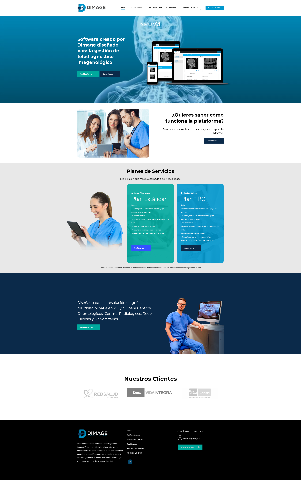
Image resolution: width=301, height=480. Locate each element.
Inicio (123, 8)
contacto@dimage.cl (191, 438)
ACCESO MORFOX (214, 8)
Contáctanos (171, 8)
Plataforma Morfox (154, 8)
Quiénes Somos (136, 8)
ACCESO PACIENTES (190, 8)
